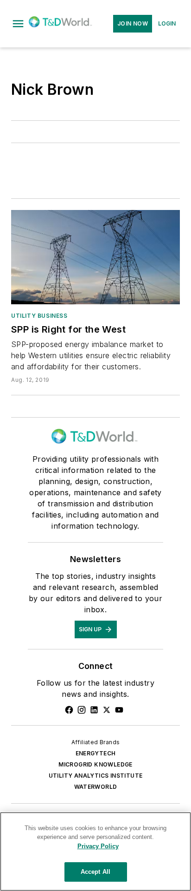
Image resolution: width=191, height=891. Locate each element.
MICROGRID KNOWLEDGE (95, 764)
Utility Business (39, 315)
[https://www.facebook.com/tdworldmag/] (69, 709)
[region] (95, 851)
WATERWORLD (95, 786)
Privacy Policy (98, 846)
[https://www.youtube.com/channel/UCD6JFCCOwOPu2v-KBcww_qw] (119, 709)
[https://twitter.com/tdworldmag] (106, 709)
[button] (18, 24)
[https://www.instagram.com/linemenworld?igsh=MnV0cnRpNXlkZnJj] (81, 709)
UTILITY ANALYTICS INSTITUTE (96, 775)
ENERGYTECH (96, 753)
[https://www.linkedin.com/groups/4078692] (94, 709)
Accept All (95, 871)
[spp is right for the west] (95, 257)
